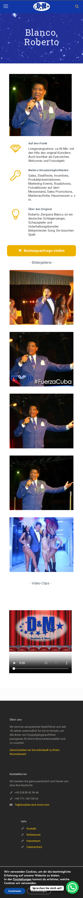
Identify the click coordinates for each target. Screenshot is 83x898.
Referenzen (33, 834)
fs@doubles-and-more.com (32, 804)
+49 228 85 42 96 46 (26, 792)
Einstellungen (22, 879)
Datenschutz (34, 847)
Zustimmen (14, 891)
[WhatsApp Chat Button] (72, 887)
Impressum (33, 840)
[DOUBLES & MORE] (41, 6)
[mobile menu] (5, 6)
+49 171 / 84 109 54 (26, 798)
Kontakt (31, 828)
